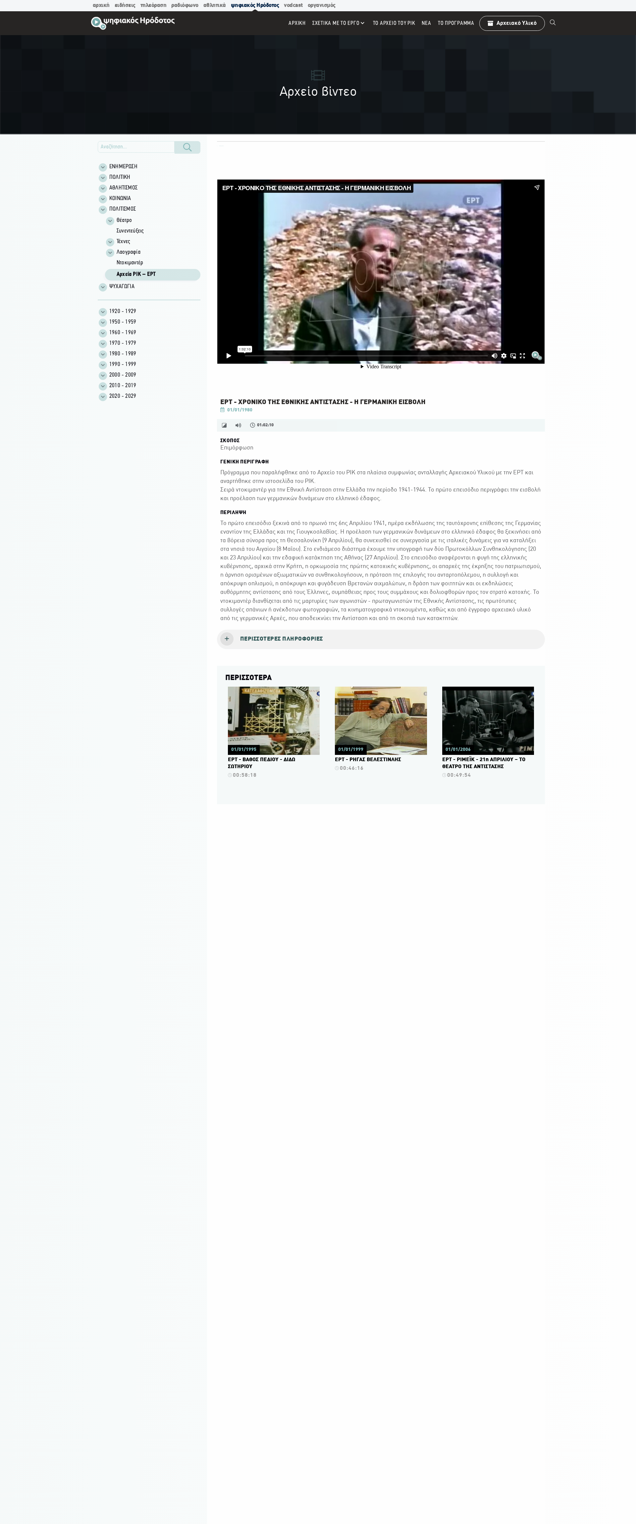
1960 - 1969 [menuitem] (122, 333)
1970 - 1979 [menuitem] (122, 343)
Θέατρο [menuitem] (124, 221)
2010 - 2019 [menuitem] (122, 386)
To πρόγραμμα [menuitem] (456, 23)
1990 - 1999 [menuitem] (122, 365)
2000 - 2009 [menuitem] (122, 375)
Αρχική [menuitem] (297, 23)
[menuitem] (553, 23)
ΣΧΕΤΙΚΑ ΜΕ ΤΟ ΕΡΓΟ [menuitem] (336, 23)
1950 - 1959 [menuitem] (122, 322)
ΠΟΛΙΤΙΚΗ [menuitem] (120, 178)
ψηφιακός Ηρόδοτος (255, 5)
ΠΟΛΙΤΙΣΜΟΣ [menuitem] (122, 209)
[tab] (381, 640)
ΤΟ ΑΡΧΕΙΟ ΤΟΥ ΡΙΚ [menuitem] (394, 23)
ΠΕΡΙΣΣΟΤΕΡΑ (248, 678)
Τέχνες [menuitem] (123, 242)
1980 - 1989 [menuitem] (122, 354)
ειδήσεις (125, 5)
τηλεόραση (153, 5)
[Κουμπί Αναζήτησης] (187, 147)
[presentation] (381, 640)
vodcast (293, 5)
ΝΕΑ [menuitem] (426, 23)
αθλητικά (214, 5)
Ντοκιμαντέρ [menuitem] (130, 263)
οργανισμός (322, 5)
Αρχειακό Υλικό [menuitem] (517, 23)
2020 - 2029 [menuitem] (122, 396)
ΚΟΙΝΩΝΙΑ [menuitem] (120, 199)
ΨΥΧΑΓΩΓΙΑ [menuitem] (121, 287)
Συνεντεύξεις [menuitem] (130, 231)
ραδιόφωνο (184, 5)
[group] (152, 248)
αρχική (101, 5)
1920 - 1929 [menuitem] (122, 312)
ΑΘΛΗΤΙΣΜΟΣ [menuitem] (123, 188)
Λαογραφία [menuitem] (128, 252)
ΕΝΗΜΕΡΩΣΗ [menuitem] (123, 167)
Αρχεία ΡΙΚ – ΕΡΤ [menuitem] (136, 275)
